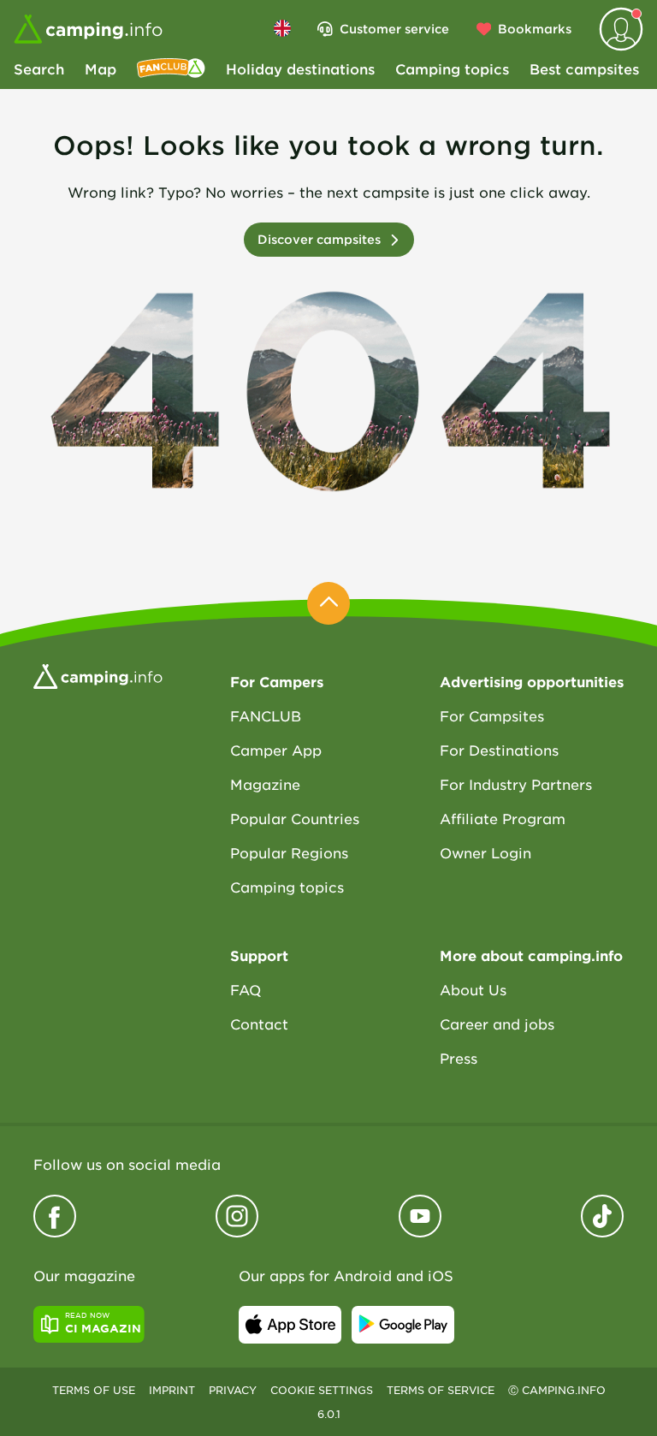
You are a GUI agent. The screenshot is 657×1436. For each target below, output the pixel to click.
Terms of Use (93, 1390)
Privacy (233, 1390)
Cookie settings (321, 1390)
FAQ (245, 989)
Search (39, 68)
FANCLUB (265, 715)
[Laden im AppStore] (290, 1325)
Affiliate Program (502, 818)
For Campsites (492, 715)
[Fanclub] (171, 68)
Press (458, 1057)
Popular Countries (294, 818)
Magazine (265, 783)
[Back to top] (328, 603)
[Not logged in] (621, 29)
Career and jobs (497, 1023)
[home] (98, 674)
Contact (259, 1023)
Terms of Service (440, 1390)
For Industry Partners (516, 783)
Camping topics (452, 68)
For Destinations (499, 749)
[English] (282, 28)
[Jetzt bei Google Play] (403, 1325)
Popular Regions (289, 852)
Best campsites (584, 68)
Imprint (172, 1390)
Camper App (276, 749)
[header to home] (88, 29)
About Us (473, 989)
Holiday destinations (300, 68)
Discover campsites (319, 239)
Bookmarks (534, 28)
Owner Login (485, 852)
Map (100, 68)
